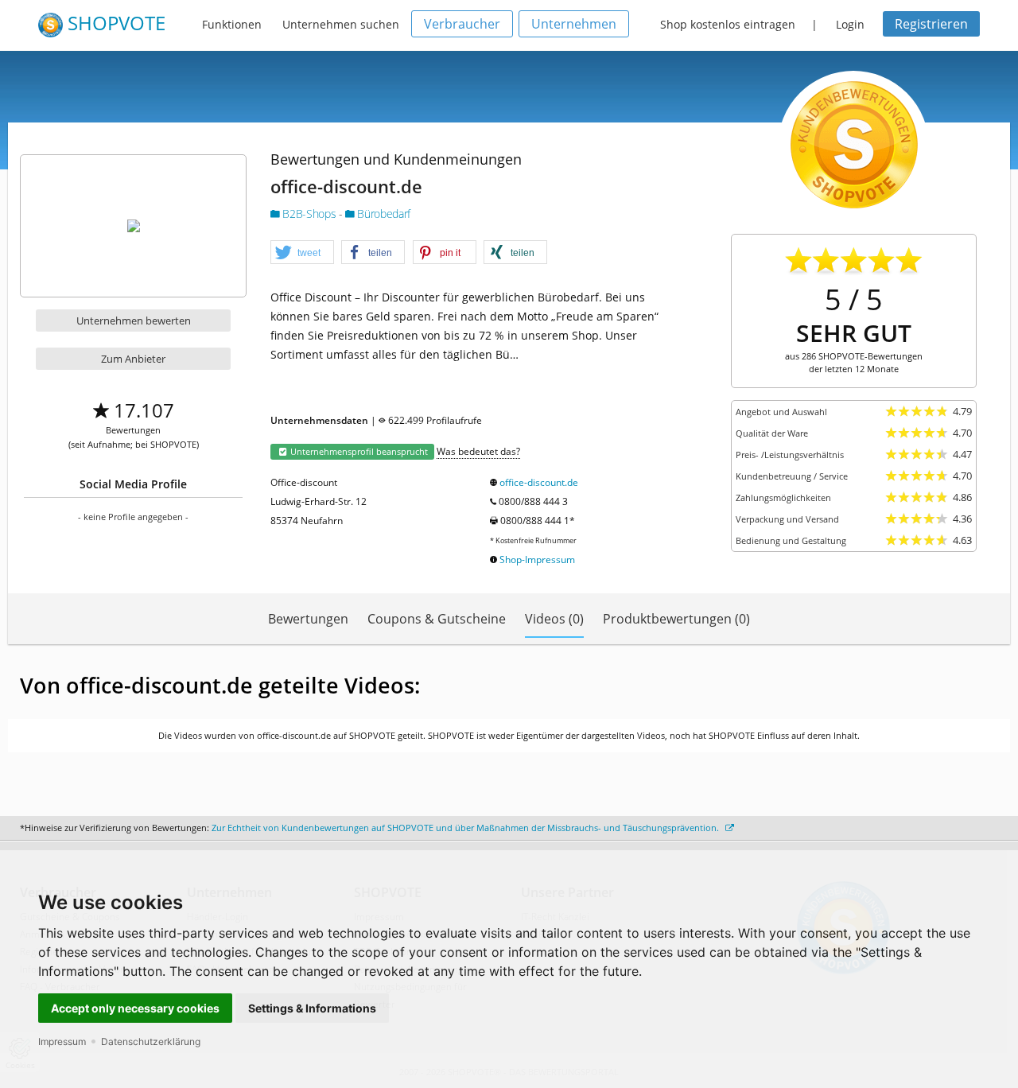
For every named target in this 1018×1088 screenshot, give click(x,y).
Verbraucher (462, 24)
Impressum (62, 1041)
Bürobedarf (382, 213)
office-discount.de (538, 482)
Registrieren (931, 24)
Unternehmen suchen (340, 24)
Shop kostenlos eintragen (727, 24)
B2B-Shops (309, 213)
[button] (302, 253)
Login (850, 24)
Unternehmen (573, 24)
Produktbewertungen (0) (676, 619)
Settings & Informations (312, 1008)
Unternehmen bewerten (133, 320)
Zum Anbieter (133, 359)
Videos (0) (554, 619)
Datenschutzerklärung (150, 1041)
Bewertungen (308, 619)
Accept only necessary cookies (135, 1008)
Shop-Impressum (537, 559)
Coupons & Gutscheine (436, 619)
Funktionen (232, 24)
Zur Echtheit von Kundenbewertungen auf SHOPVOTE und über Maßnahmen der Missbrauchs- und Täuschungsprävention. (466, 827)
